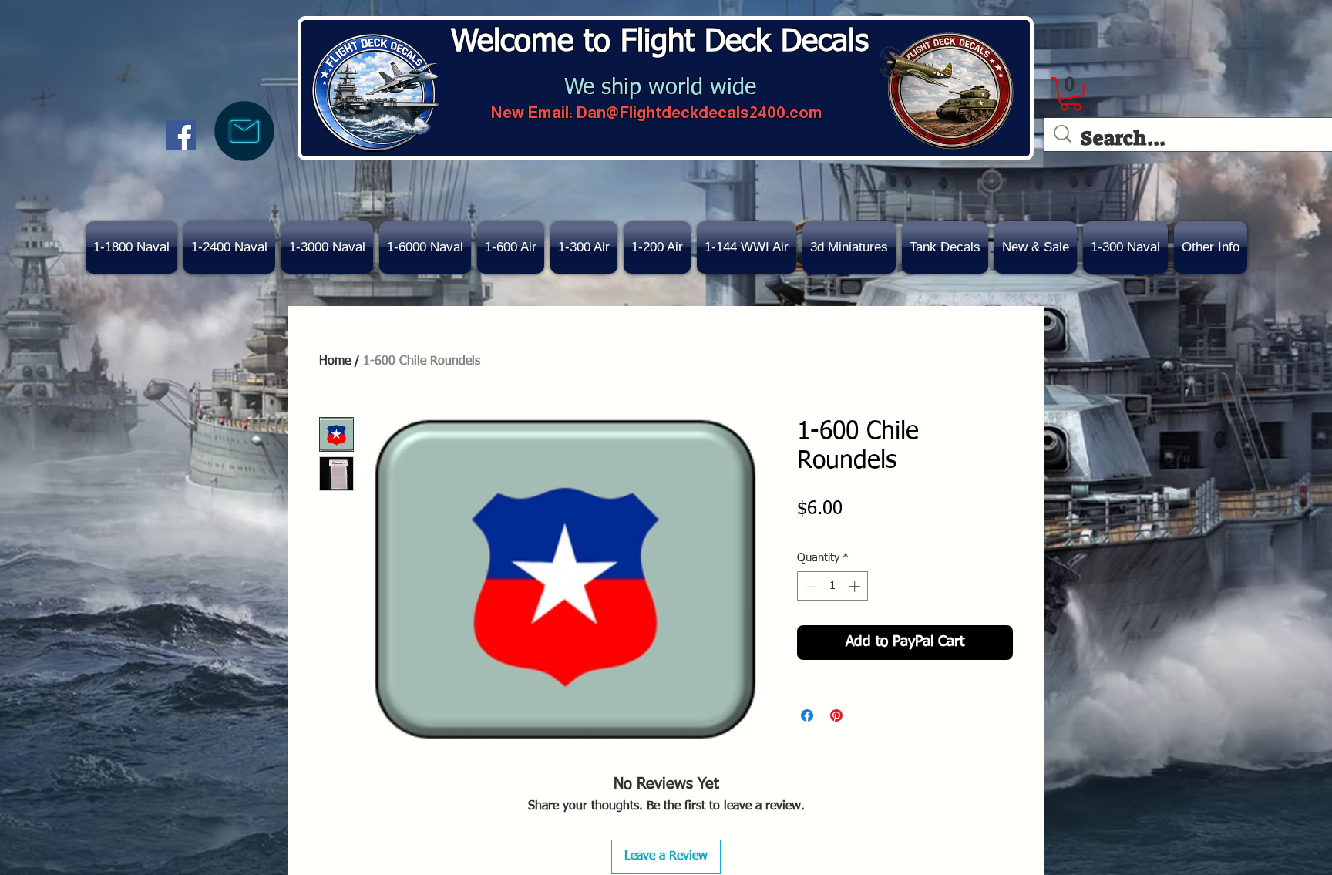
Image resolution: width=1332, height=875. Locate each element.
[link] (1071, 94)
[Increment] (856, 586)
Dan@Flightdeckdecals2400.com (699, 112)
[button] (1035, 247)
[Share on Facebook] (807, 715)
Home (335, 361)
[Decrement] (809, 586)
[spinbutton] (833, 586)
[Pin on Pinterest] (836, 715)
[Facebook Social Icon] (181, 135)
